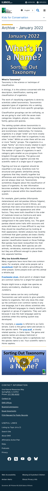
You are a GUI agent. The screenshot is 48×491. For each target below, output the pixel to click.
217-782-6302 (13, 394)
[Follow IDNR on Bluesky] (36, 459)
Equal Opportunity (9, 411)
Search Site (6, 431)
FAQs (4, 444)
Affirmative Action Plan (11, 440)
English (27, 10)
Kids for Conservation (15, 17)
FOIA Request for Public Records (15, 415)
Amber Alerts (7, 479)
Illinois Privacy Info (29, 479)
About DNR (6, 436)
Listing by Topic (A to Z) (11, 427)
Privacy (5, 452)
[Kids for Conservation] (43, 17)
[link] (9, 459)
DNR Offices (7, 403)
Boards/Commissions (10, 407)
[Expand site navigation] (44, 10)
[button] (24, 362)
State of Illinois (27, 485)
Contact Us (6, 398)
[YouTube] (22, 459)
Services (42, 2)
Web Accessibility (9, 475)
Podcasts (5, 448)
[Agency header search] (37, 10)
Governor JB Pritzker (9, 485)
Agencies (31, 2)
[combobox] (29, 10)
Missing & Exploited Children (33, 475)
